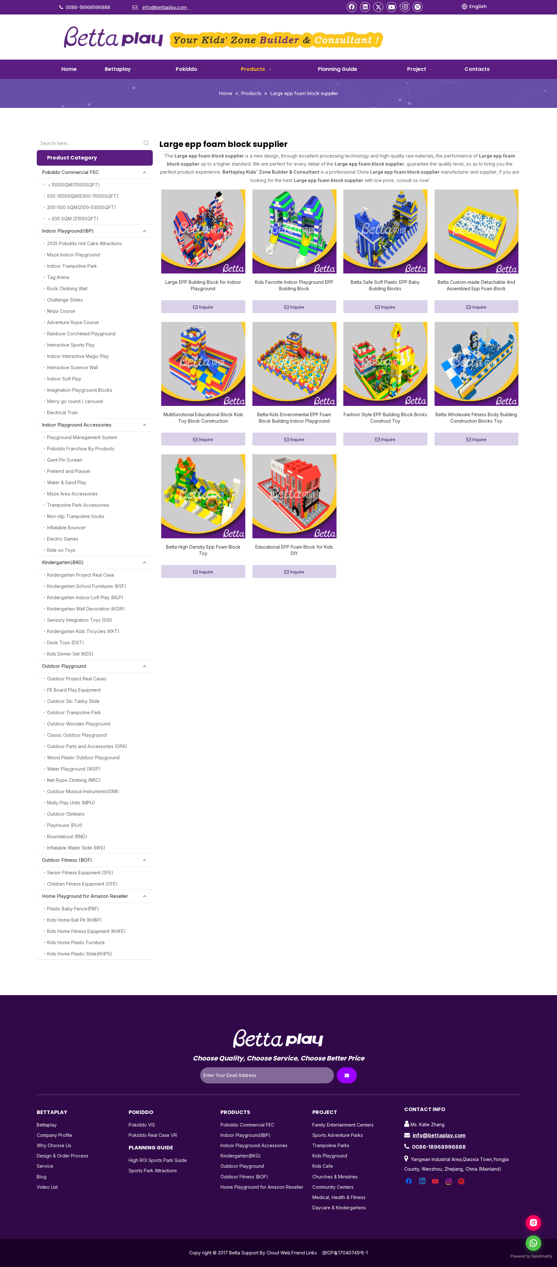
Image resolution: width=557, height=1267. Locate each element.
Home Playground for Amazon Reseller (85, 896)
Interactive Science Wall (72, 367)
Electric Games (62, 539)
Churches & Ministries (335, 1176)
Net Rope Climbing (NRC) (74, 780)
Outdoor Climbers (65, 814)
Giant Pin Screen (64, 460)
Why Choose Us (54, 1145)
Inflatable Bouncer (66, 527)
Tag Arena (58, 277)
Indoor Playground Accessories (77, 425)
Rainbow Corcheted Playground (81, 333)
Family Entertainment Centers (343, 1125)
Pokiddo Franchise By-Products (80, 448)
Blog (41, 1176)
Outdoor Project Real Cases (76, 678)
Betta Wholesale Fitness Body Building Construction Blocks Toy (476, 418)
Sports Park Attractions (153, 1170)
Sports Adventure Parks (337, 1135)
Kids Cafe (322, 1166)
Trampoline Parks (330, 1145)
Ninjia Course (61, 311)
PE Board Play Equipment (74, 690)
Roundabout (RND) (67, 836)
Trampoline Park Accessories (78, 505)
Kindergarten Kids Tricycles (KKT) (83, 631)
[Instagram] (405, 7)
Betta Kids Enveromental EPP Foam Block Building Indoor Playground (294, 418)
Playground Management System (82, 437)
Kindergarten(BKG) (63, 562)
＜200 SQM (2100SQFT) (73, 218)
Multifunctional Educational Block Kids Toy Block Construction (203, 418)
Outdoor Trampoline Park (74, 712)
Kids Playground (329, 1155)
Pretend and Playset (68, 471)
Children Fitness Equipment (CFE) (82, 884)
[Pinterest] (418, 7)
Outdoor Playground (64, 666)
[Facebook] (352, 7)
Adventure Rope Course (73, 322)
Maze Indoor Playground (73, 254)
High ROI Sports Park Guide (158, 1160)
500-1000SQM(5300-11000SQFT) (83, 196)
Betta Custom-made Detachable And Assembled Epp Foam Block (476, 285)
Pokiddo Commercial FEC (70, 172)
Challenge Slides (65, 299)
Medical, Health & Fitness (339, 1197)
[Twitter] (378, 7)
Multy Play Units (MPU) (71, 802)
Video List (47, 1187)
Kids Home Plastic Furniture (76, 942)
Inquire (206, 307)
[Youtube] (391, 7)
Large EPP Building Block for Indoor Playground (203, 285)
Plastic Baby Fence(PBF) (73, 908)
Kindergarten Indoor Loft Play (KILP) (85, 597)
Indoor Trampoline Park (72, 266)
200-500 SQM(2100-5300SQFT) (81, 207)
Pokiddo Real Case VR (153, 1135)
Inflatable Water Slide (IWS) (76, 847)
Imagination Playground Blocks (79, 390)
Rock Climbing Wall (67, 288)
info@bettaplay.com (439, 1135)
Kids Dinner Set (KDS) (70, 654)
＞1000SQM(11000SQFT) (73, 184)
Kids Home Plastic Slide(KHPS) (79, 953)
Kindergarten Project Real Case (80, 575)
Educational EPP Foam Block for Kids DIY (294, 550)
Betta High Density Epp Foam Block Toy (203, 550)
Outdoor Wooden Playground (78, 723)
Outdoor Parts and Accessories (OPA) (87, 746)
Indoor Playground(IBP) (68, 231)
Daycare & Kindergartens (339, 1207)
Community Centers (333, 1187)
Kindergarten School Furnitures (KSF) (86, 586)
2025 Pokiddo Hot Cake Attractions (84, 243)
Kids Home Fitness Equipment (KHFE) (86, 931)
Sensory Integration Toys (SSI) (79, 620)
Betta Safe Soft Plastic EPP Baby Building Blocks (385, 285)
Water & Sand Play (66, 482)
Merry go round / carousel (75, 401)
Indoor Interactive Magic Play (78, 356)
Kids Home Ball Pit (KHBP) (74, 920)
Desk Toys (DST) (65, 642)
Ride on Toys (61, 550)
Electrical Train (62, 412)
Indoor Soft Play (64, 378)
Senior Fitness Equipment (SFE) (80, 872)
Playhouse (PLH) (65, 825)
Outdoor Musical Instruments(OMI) (83, 791)
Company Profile (54, 1135)
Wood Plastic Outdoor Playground (83, 757)
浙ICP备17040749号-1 (345, 1252)
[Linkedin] (365, 7)
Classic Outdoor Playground (77, 735)
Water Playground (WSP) (74, 769)
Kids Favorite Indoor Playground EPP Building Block (294, 285)
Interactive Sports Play (71, 345)
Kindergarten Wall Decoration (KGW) (86, 608)
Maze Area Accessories (72, 493)
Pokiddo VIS (142, 1125)
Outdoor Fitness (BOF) (67, 860)
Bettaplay (47, 1125)
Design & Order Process (62, 1155)
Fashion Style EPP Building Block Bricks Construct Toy (385, 418)
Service (45, 1166)
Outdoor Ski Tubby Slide (73, 701)
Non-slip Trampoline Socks (75, 516)
